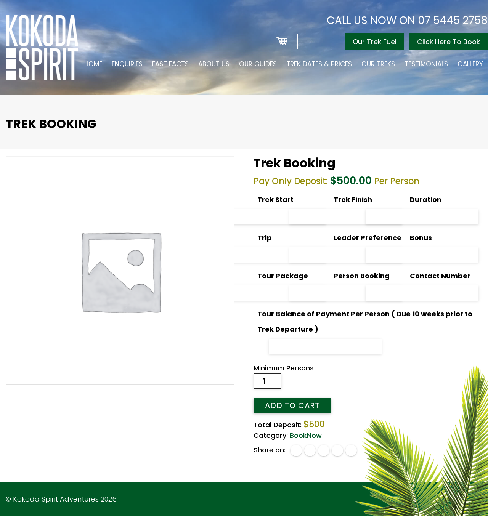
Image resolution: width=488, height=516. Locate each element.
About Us (214, 64)
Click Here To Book (448, 41)
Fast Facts (170, 64)
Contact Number (440, 275)
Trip (264, 237)
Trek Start (275, 199)
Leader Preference (367, 237)
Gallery (470, 64)
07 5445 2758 (453, 20)
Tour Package (282, 275)
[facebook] (296, 450)
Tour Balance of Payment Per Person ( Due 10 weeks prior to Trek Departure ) (364, 321)
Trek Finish (353, 199)
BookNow (306, 435)
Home (93, 64)
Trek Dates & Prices (319, 64)
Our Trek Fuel (374, 41)
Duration (425, 199)
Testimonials (426, 64)
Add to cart (292, 405)
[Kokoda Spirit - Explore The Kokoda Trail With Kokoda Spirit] (42, 47)
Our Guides (258, 64)
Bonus (421, 237)
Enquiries (127, 64)
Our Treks (378, 64)
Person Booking (362, 275)
